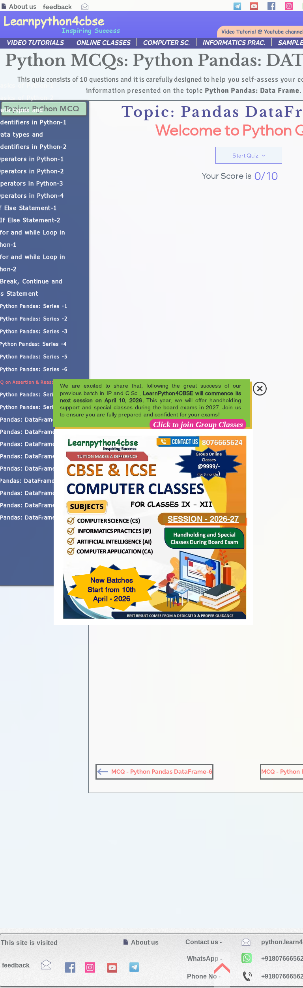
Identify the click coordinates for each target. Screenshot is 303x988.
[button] (260, 389)
